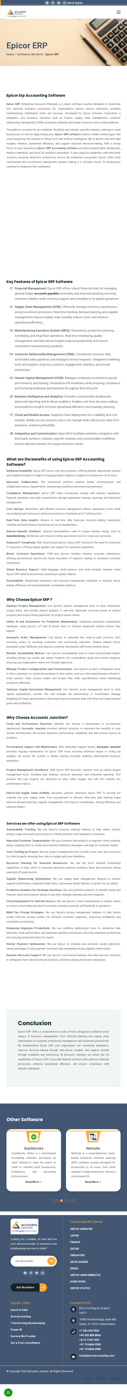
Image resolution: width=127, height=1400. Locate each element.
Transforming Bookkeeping (28, 1323)
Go (51, 1261)
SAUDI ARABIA (79, 1261)
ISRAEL (74, 1268)
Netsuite (41, 1148)
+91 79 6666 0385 (90, 1349)
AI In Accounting (21, 1316)
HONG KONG (77, 1281)
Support (116, 1378)
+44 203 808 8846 (90, 1335)
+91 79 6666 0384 (90, 1344)
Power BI (16, 1329)
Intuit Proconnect (100, 1148)
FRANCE (75, 1242)
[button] (53, 1200)
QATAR (74, 1248)
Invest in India (19, 1309)
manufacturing (15, 536)
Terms (87, 1378)
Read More (39, 1181)
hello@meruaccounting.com (96, 1355)
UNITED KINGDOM (81, 1229)
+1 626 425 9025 (89, 1330)
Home (10, 54)
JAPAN (74, 1235)
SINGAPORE (77, 1255)
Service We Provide (23, 1336)
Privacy (101, 1378)
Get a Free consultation (25, 1342)
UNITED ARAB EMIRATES (85, 1275)
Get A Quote (75, 2)
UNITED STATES (80, 1288)
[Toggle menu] (119, 11)
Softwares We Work (30, 54)
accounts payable (46, 293)
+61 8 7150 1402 (89, 1339)
